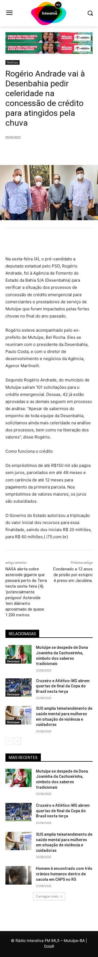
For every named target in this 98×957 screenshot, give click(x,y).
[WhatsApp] (65, 151)
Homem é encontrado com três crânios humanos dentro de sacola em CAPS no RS (64, 873)
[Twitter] (40, 151)
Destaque (13, 661)
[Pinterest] (53, 151)
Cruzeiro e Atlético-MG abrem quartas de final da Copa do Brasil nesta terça (63, 686)
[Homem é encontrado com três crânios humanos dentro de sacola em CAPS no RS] (18, 875)
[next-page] (17, 741)
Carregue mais (47, 896)
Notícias (12, 62)
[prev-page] (8, 741)
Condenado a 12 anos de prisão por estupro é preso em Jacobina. (73, 575)
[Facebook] (28, 151)
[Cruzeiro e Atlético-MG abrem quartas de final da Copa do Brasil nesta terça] (18, 687)
